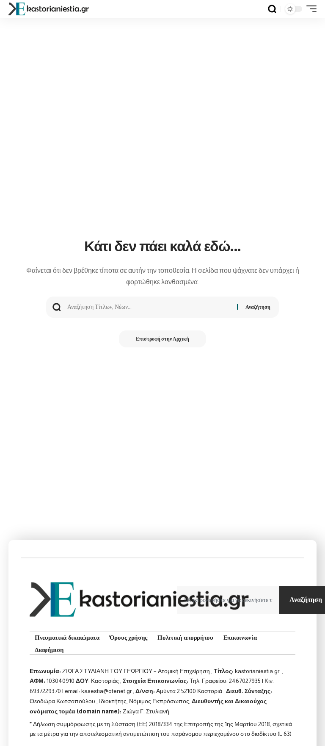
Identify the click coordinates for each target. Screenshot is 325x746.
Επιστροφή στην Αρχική (162, 339)
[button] (272, 9)
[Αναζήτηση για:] (149, 307)
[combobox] (228, 600)
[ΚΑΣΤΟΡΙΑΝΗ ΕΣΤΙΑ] (49, 9)
